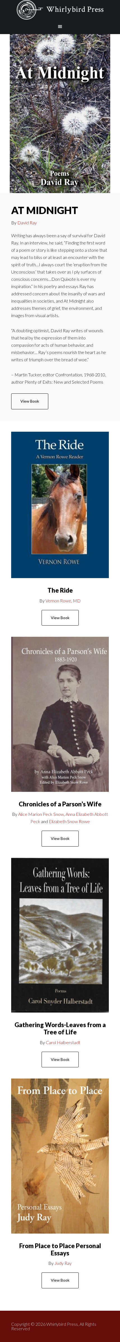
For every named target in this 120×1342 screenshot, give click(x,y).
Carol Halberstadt (63, 1042)
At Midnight (44, 210)
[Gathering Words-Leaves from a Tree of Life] (60, 935)
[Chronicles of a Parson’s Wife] (60, 714)
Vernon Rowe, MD (63, 600)
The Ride (60, 590)
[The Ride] (60, 505)
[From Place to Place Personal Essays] (60, 1156)
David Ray (27, 222)
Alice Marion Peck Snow (41, 814)
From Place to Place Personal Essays (60, 1249)
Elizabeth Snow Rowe (69, 821)
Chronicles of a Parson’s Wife (60, 804)
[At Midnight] (60, 113)
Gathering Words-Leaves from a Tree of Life (60, 1028)
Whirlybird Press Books (60, 10)
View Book (29, 401)
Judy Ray (63, 1263)
